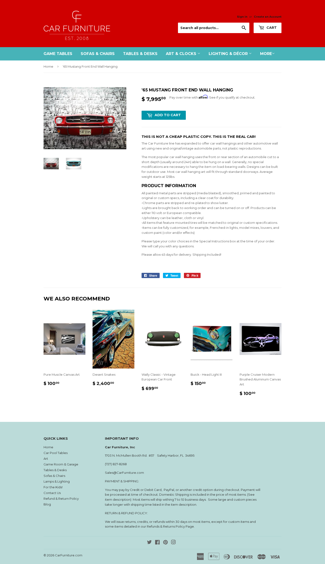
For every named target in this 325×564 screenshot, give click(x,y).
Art (46, 458)
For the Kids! (53, 487)
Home (48, 66)
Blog (47, 504)
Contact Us (52, 493)
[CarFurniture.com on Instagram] (173, 543)
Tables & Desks (140, 53)
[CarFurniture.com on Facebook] (157, 543)
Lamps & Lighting (57, 481)
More (266, 53)
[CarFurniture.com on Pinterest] (165, 543)
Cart (271, 27)
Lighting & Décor (229, 53)
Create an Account (267, 16)
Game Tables (58, 53)
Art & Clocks (181, 53)
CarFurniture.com (68, 555)
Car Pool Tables (56, 453)
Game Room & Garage (61, 464)
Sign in (242, 16)
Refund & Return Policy (61, 498)
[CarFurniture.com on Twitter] (149, 543)
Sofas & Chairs (98, 53)
